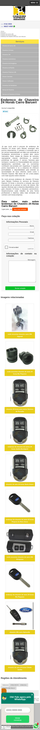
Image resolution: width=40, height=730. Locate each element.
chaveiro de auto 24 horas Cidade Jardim (20, 668)
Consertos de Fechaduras (9, 85)
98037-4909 (8, 26)
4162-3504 (8, 24)
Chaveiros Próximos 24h (9, 72)
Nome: (32, 226)
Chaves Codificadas (8, 81)
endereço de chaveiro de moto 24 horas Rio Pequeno (20, 596)
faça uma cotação (20, 209)
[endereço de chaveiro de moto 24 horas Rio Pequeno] (20, 578)
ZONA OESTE (14, 685)
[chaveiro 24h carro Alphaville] (20, 616)
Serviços (20, 41)
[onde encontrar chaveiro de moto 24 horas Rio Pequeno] (20, 355)
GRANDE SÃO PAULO (8, 688)
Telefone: (31, 238)
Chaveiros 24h (6, 54)
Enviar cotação (20, 288)
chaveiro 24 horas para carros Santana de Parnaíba (19, 410)
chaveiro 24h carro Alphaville (20, 632)
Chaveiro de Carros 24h (8, 46)
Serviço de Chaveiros (8, 90)
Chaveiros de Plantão (8, 68)
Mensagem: (32, 260)
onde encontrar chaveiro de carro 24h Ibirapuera (20, 558)
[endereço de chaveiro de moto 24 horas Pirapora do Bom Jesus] (20, 503)
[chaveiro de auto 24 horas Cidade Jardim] (20, 651)
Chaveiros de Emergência (9, 63)
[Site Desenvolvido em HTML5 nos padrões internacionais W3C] (6, 728)
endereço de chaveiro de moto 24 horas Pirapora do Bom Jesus (20, 521)
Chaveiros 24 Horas (7, 50)
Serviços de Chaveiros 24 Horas (11, 94)
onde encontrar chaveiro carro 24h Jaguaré (20, 335)
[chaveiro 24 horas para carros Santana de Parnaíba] (20, 393)
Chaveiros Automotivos (9, 59)
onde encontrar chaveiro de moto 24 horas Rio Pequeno (20, 373)
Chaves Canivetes (7, 76)
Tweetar (5, 111)
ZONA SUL (23, 685)
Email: (32, 232)
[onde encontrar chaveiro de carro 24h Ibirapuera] (20, 541)
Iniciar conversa (17, 719)
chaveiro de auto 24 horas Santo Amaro (20, 484)
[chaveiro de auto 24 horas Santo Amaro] (20, 468)
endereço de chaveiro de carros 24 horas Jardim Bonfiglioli (20, 448)
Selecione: (5, 685)
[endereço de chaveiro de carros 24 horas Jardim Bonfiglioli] (20, 430)
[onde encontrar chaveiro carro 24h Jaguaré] (20, 318)
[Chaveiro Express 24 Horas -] (20, 10)
